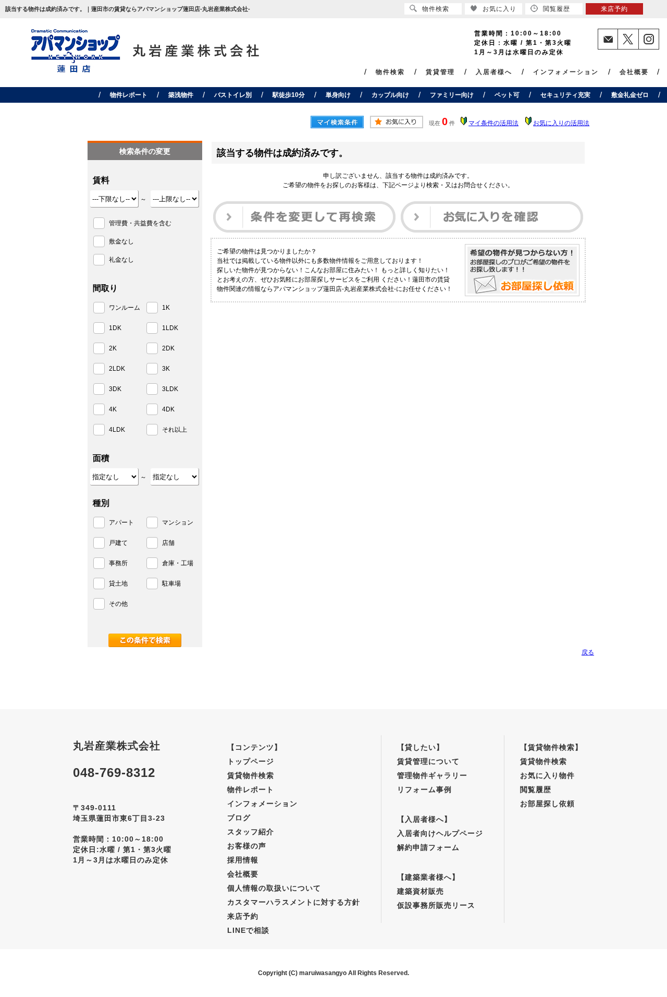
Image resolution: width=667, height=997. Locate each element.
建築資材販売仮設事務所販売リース (436, 898)
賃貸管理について (428, 761)
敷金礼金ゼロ (630, 95)
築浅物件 (180, 95)
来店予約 (242, 916)
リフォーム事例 (424, 789)
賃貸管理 (440, 72)
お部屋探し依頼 (547, 803)
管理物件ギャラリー (432, 775)
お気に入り (499, 9)
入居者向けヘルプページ (440, 833)
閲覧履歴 (535, 789)
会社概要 (634, 72)
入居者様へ (494, 72)
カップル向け (390, 95)
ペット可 (507, 95)
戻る (588, 652)
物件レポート (128, 95)
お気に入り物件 (547, 775)
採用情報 (242, 860)
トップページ (250, 761)
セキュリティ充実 (565, 95)
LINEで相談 (248, 930)
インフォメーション (566, 72)
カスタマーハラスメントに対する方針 (293, 902)
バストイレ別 (233, 95)
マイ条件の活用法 (493, 123)
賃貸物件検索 (250, 775)
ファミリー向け (452, 95)
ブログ (239, 817)
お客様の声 (246, 846)
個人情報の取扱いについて (274, 888)
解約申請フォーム (428, 847)
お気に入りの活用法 (561, 123)
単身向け (338, 95)
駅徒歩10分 (289, 95)
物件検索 (390, 72)
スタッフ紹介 (250, 832)
